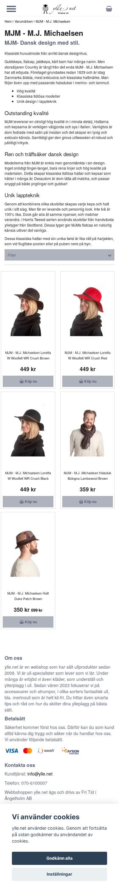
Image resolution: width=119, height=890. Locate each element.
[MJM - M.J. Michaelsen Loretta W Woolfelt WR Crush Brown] (28, 310)
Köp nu (30, 381)
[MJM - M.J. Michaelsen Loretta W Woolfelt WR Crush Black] (28, 430)
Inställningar (59, 874)
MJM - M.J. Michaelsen (53, 21)
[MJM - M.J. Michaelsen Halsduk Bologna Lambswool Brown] (87, 430)
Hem (8, 21)
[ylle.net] (59, 8)
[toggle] (14, 9)
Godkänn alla (59, 858)
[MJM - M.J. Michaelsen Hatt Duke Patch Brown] (28, 550)
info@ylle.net (39, 774)
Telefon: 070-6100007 (26, 783)
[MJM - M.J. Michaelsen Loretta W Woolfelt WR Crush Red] (87, 310)
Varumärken (24, 21)
